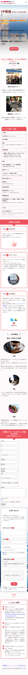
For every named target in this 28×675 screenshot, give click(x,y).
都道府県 (3, 469)
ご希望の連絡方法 (7, 559)
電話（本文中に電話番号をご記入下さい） (14, 564)
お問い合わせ (14, 48)
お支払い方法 (4, 498)
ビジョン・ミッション (12, 665)
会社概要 (4, 665)
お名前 (4, 539)
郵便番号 (3, 464)
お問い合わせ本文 (7, 527)
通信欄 (2, 487)
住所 (2, 473)
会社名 (2, 441)
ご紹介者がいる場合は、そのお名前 (9, 482)
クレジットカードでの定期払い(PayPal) (10, 501)
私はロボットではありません (12, 575)
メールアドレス (4, 455)
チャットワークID (5, 478)
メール (6, 561)
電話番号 (3, 459)
